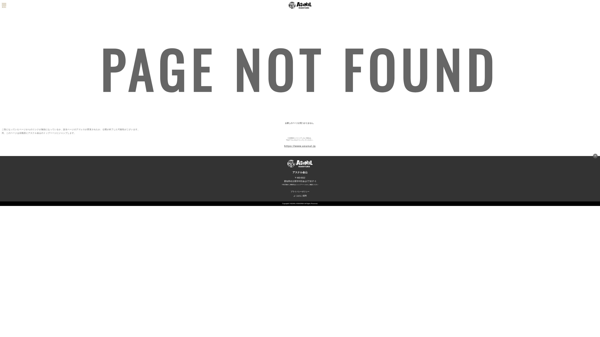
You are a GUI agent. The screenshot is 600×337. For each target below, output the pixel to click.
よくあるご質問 (300, 196)
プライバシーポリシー (300, 191)
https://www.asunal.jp (300, 146)
